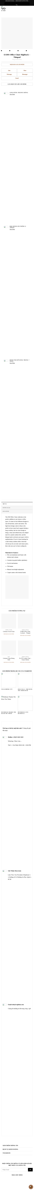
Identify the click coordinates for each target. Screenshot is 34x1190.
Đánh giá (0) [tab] (6, 507)
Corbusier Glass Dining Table (8, 659)
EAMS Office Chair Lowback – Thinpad (25, 632)
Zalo (9, 70)
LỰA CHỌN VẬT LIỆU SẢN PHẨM (17, 84)
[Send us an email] (15, 1178)
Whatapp (9, 74)
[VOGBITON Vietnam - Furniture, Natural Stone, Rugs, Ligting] (3, 8)
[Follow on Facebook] (9, 1178)
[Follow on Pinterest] (22, 1178)
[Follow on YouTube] (25, 1178)
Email (17, 78)
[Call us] (18, 1178)
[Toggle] (30, 1145)
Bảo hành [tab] (6, 511)
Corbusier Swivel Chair (9, 631)
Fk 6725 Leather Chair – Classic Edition (25, 659)
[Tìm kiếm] (28, 8)
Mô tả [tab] (5, 504)
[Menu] (31, 8)
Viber (24, 70)
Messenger (25, 74)
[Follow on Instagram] (12, 1178)
